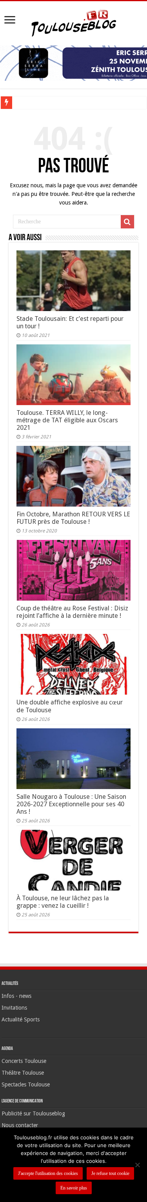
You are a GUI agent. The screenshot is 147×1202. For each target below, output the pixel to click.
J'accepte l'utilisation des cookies (48, 1173)
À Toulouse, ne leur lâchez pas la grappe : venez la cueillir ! (62, 901)
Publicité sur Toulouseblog (33, 1113)
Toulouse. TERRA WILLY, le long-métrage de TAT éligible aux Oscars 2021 (67, 420)
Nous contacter (20, 1125)
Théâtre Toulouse (23, 1073)
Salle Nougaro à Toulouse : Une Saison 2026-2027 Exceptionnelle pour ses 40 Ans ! (71, 804)
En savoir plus (73, 1188)
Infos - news (16, 996)
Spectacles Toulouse (26, 1084)
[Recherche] (127, 221)
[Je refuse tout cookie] (137, 1165)
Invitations (14, 1008)
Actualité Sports (21, 1019)
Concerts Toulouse (24, 1061)
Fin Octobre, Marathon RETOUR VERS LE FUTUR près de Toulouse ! (73, 517)
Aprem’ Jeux (29, 102)
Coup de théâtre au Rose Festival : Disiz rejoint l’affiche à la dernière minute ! (72, 612)
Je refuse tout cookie (110, 1173)
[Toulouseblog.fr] (74, 22)
